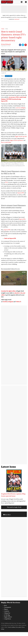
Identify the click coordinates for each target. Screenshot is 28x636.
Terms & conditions (11, 627)
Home (2, 28)
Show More (8, 515)
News (7, 28)
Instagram (10, 301)
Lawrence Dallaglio (21, 108)
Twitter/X (18, 301)
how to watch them (6, 142)
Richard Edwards (6, 44)
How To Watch (8, 76)
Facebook (5, 301)
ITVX (6, 182)
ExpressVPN (21, 193)
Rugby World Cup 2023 (21, 136)
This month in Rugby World (14, 507)
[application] (14, 278)
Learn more (16, 19)
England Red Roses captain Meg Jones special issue (13, 495)
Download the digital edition (8, 291)
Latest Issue (8, 466)
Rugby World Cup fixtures (16, 140)
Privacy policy (18, 627)
